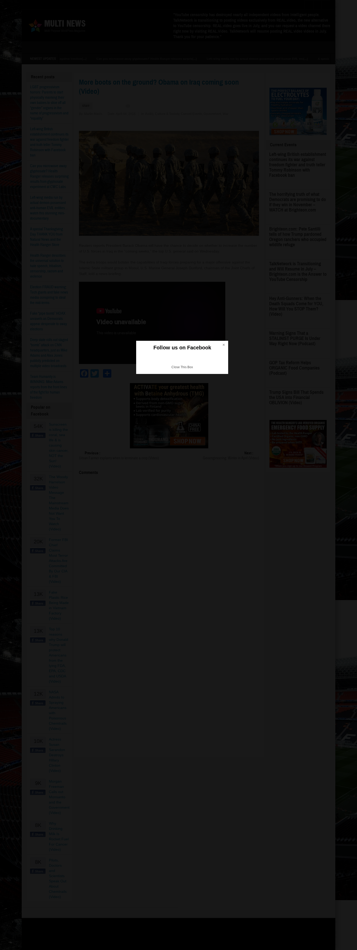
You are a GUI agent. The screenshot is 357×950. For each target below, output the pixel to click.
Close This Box (182, 367)
